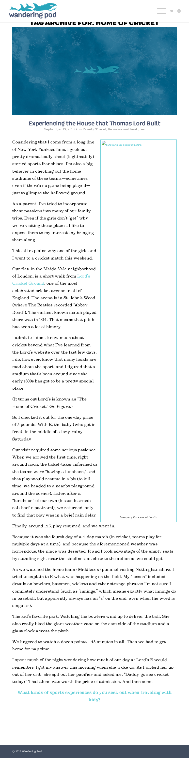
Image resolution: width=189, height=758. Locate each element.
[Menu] (159, 11)
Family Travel (94, 129)
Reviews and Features (126, 129)
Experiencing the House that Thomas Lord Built (94, 123)
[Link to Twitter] (171, 11)
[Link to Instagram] (179, 11)
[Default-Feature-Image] (94, 71)
